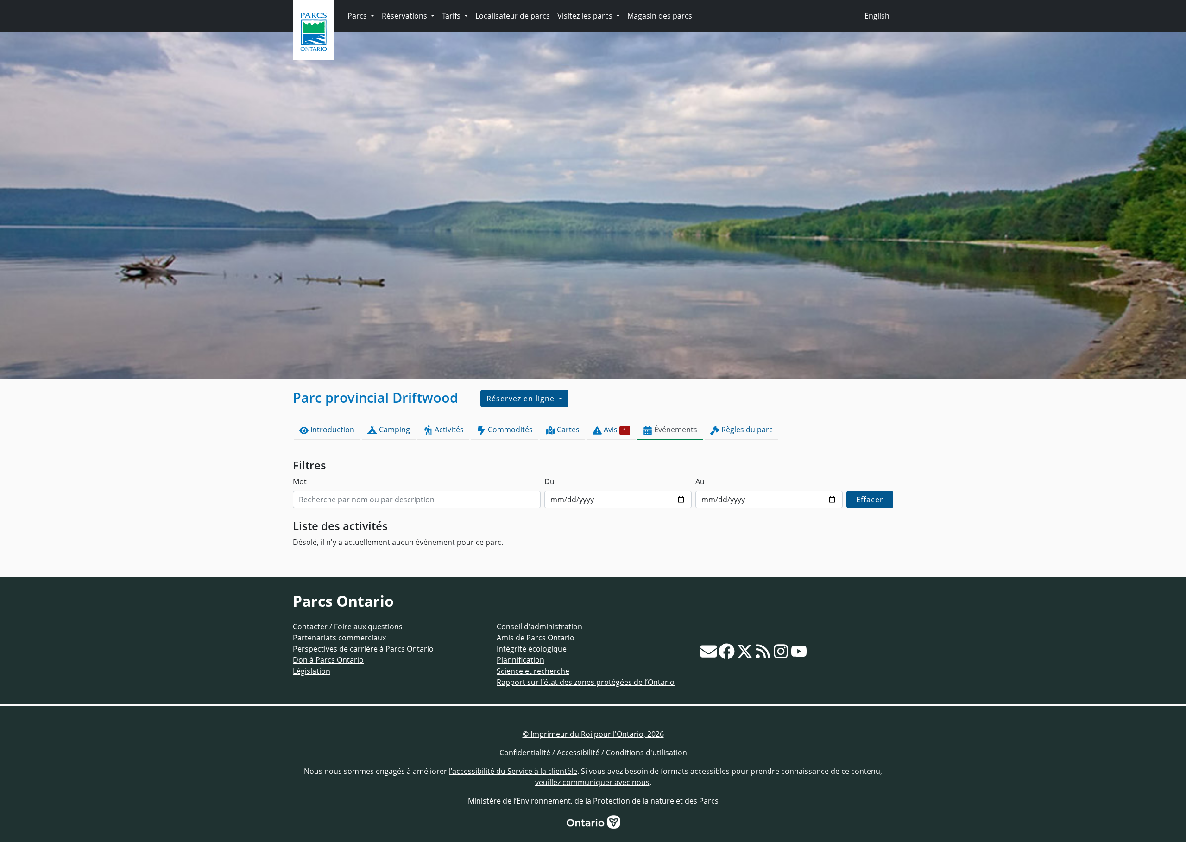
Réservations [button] (405, 16)
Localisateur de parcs (512, 16)
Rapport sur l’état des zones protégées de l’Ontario (586, 682)
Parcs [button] (358, 16)
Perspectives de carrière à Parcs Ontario (363, 649)
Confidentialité (524, 752)
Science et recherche (533, 671)
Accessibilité (578, 752)
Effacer (869, 499)
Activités (448, 429)
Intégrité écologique (532, 649)
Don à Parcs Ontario (328, 660)
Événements (674, 429)
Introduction (331, 429)
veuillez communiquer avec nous (592, 782)
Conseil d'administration (539, 626)
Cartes (567, 429)
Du (549, 481)
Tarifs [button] (452, 16)
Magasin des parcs (659, 16)
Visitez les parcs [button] (585, 16)
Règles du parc (746, 429)
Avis (614, 429)
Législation (311, 671)
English (877, 16)
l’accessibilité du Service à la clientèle (513, 771)
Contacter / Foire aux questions (348, 626)
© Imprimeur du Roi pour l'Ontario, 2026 (593, 734)
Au (700, 481)
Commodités (509, 429)
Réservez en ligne (521, 398)
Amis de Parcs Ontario (535, 638)
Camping (393, 429)
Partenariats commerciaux (339, 638)
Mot (300, 481)
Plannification (520, 660)
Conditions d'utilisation (646, 752)
